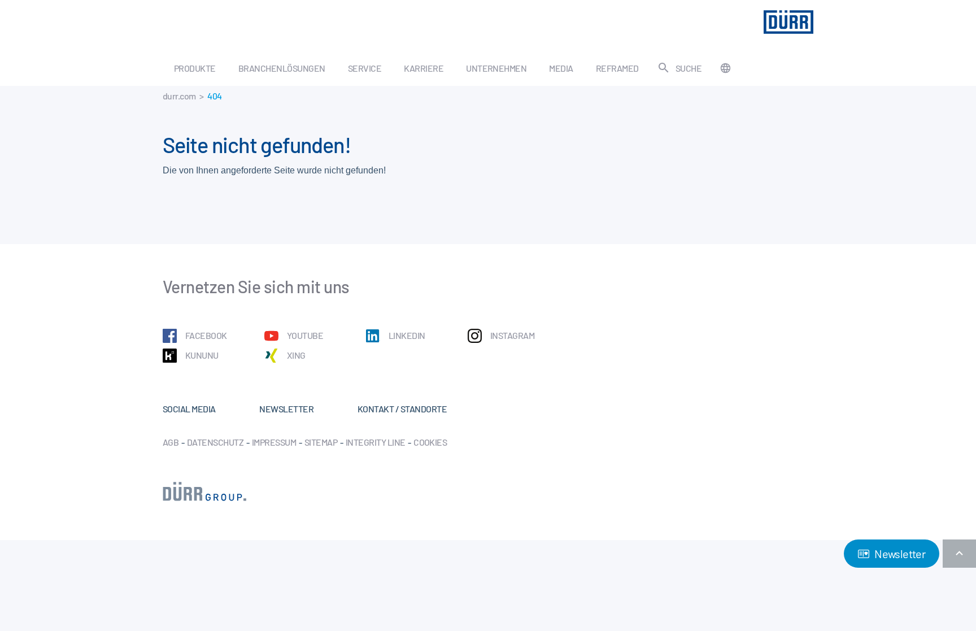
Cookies (430, 442)
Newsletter (899, 553)
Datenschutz (215, 442)
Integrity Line (376, 442)
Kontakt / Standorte (402, 408)
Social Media (189, 408)
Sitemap (320, 442)
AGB (170, 442)
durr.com (179, 95)
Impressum (274, 442)
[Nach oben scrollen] (959, 553)
